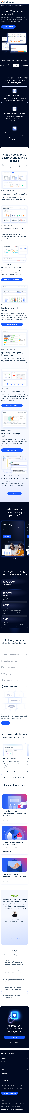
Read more (5, 820)
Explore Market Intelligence (10, 771)
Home (2, 5)
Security (22, 1103)
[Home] (7, 2)
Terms (2, 1106)
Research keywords (12, 324)
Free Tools (4, 1062)
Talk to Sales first (13, 1042)
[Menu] (26, 2)
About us (3, 1077)
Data (2, 1069)
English (3, 1100)
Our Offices (4, 1080)
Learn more (7, 536)
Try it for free (8, 27)
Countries (10, 1103)
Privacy (16, 1103)
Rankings (3, 1058)
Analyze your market (12, 405)
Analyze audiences (12, 450)
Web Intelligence (9, 5)
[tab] (9, 938)
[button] (14, 962)
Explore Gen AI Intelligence (11, 279)
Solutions (4, 1066)
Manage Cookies (16, 1106)
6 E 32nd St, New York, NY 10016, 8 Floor (13, 1089)
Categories (4, 1103)
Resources (4, 1073)
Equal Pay (8, 1106)
